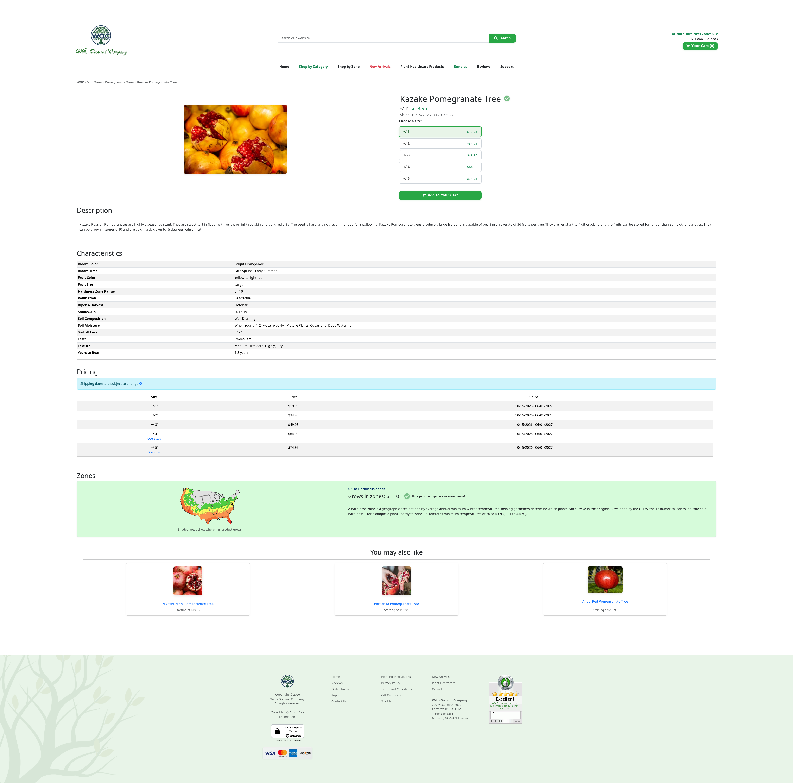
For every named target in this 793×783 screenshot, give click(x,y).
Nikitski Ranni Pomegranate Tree (188, 604)
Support (507, 66)
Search (504, 38)
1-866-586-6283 (442, 713)
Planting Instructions (396, 677)
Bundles (460, 66)
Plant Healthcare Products (422, 66)
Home (284, 66)
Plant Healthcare (443, 683)
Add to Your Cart (442, 195)
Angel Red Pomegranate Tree (605, 601)
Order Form (440, 689)
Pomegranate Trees (119, 82)
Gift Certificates (392, 695)
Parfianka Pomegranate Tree (396, 604)
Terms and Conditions (396, 689)
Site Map (387, 701)
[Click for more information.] (140, 383)
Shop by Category (313, 66)
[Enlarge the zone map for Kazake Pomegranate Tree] (210, 506)
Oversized (154, 438)
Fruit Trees (94, 82)
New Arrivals (380, 66)
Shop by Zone (349, 66)
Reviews (483, 66)
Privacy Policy (390, 683)
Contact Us (339, 701)
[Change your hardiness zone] (716, 34)
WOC (80, 82)
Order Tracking (342, 689)
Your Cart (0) (701, 45)
